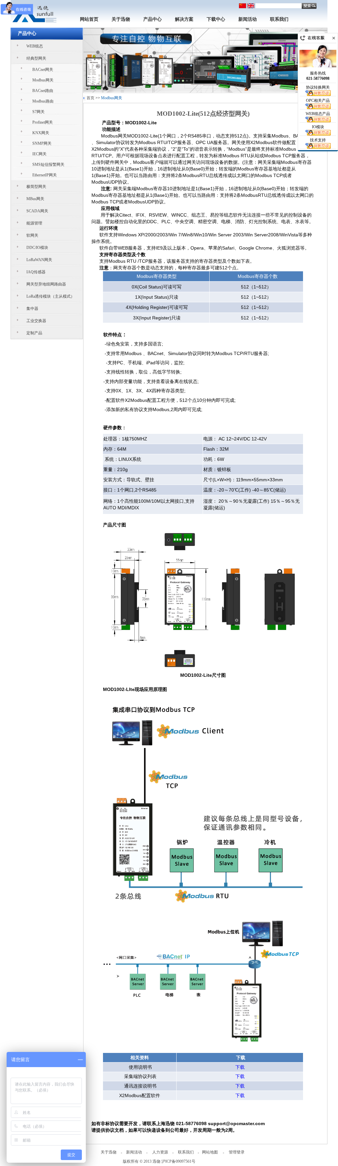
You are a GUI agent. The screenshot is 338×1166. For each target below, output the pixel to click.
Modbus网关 (42, 80)
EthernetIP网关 (44, 175)
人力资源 (160, 1152)
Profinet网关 (42, 122)
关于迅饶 (121, 19)
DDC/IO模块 (37, 247)
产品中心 (152, 19)
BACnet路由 (42, 90)
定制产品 (34, 333)
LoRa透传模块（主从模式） (50, 296)
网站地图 (210, 1152)
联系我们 (279, 19)
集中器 (32, 308)
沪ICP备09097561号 (178, 1161)
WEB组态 (34, 46)
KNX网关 (40, 133)
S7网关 (38, 111)
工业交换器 (36, 320)
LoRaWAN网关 (39, 259)
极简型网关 (36, 186)
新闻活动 (247, 19)
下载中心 (216, 19)
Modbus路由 (42, 101)
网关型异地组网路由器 (46, 284)
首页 (90, 98)
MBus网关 (35, 198)
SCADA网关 (37, 211)
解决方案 (184, 19)
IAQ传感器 (36, 272)
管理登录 (237, 1152)
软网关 (32, 235)
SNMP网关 (41, 143)
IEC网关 (39, 154)
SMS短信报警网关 (48, 164)
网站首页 (89, 19)
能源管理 (34, 223)
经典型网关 (36, 58)
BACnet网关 (42, 69)
